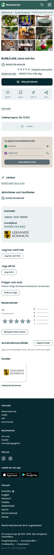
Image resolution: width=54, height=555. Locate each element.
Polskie (5, 502)
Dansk (4, 517)
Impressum (23, 544)
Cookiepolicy (8, 544)
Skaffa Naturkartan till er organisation (21, 525)
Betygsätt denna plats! (42, 69)
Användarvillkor (29, 540)
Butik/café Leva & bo (13, 183)
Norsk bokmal (9, 513)
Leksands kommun (11, 385)
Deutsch (6, 498)
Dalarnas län (9, 73)
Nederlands (7, 505)
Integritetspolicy (9, 540)
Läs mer (6, 108)
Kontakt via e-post (14, 226)
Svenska (6, 491)
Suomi (4, 509)
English (5, 495)
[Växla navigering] (50, 5)
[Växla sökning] (42, 5)
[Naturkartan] (10, 5)
